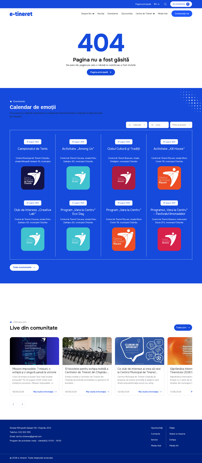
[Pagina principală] (21, 13)
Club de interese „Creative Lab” (32, 212)
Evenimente (113, 13)
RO (155, 4)
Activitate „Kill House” (169, 149)
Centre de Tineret (144, 13)
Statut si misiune (177, 433)
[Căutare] (165, 4)
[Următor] (22, 404)
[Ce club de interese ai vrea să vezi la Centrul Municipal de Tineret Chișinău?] (87, 351)
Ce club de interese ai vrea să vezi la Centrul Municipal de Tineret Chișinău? (86, 372)
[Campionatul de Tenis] (32, 178)
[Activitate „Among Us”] (78, 178)
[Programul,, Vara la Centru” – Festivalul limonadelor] (169, 239)
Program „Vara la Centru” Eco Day (78, 212)
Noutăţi (101, 13)
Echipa (172, 439)
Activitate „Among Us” (78, 149)
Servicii (154, 439)
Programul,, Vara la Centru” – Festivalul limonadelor (169, 212)
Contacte (155, 433)
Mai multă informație (44, 391)
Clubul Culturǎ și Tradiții (123, 149)
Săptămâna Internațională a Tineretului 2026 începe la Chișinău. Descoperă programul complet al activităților (137, 374)
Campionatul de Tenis (33, 149)
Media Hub (163, 13)
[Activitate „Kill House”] (169, 178)
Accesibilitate (179, 4)
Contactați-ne (182, 13)
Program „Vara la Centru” (123, 210)
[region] (101, 367)
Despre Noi (86, 13)
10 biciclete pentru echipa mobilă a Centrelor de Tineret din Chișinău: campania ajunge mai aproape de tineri (34, 374)
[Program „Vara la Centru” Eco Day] (78, 239)
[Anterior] (13, 404)
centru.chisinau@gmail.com (29, 436)
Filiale (172, 428)
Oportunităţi (126, 13)
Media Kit (174, 445)
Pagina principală (143, 4)
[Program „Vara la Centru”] (123, 239)
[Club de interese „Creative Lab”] (32, 239)
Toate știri (181, 327)
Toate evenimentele (22, 267)
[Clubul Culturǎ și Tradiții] (123, 178)
